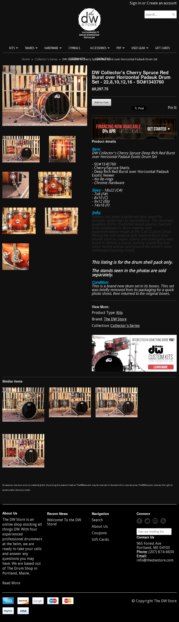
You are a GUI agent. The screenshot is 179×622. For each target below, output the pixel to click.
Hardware (51, 48)
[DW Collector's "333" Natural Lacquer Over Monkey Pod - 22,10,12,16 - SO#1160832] (23, 420)
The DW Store (115, 319)
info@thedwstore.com (155, 560)
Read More (11, 583)
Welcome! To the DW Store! (64, 522)
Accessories (98, 48)
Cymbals (74, 48)
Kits (12, 48)
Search (97, 520)
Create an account (162, 3)
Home (26, 59)
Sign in (135, 3)
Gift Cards (162, 48)
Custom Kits (77, 59)
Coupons (99, 533)
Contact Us (102, 59)
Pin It (172, 107)
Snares (29, 48)
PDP (119, 48)
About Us (100, 526)
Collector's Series (46, 59)
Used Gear (138, 48)
